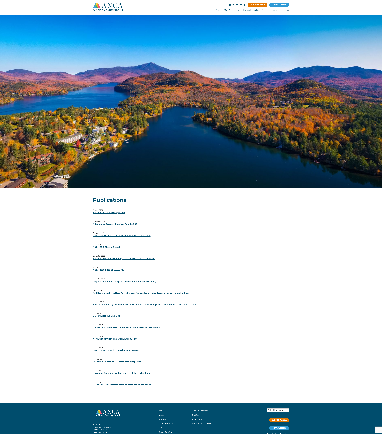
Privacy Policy (197, 419)
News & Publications (251, 10)
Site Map (195, 415)
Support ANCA (257, 5)
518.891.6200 (98, 424)
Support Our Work (165, 432)
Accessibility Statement (200, 410)
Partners (265, 10)
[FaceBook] (230, 5)
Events (237, 10)
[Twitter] (233, 5)
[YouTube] (237, 5)
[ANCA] (108, 11)
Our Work (228, 10)
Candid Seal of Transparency (202, 423)
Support (275, 10)
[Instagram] (245, 5)
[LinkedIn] (241, 5)
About (161, 410)
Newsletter (279, 5)
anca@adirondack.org (100, 432)
